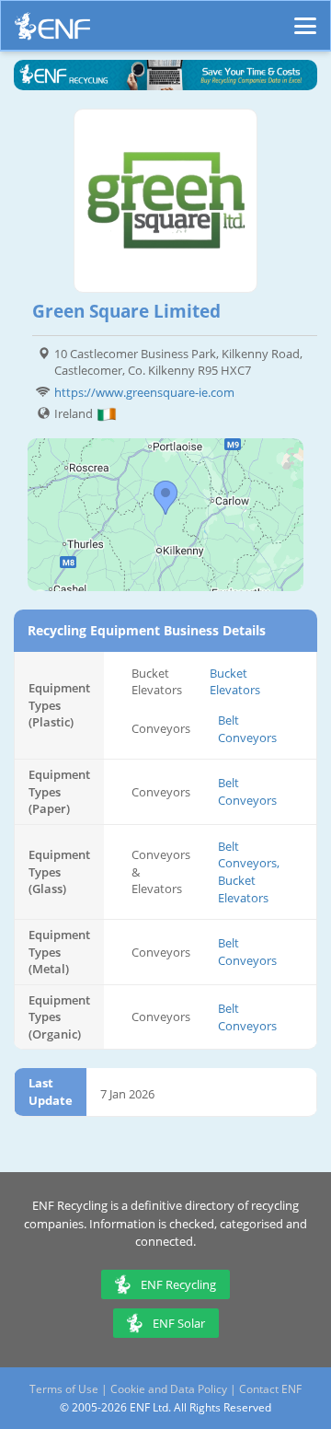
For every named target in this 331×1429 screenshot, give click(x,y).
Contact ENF (270, 1389)
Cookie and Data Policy (168, 1389)
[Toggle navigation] (305, 17)
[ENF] (52, 31)
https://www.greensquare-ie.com (144, 392)
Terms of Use (63, 1389)
